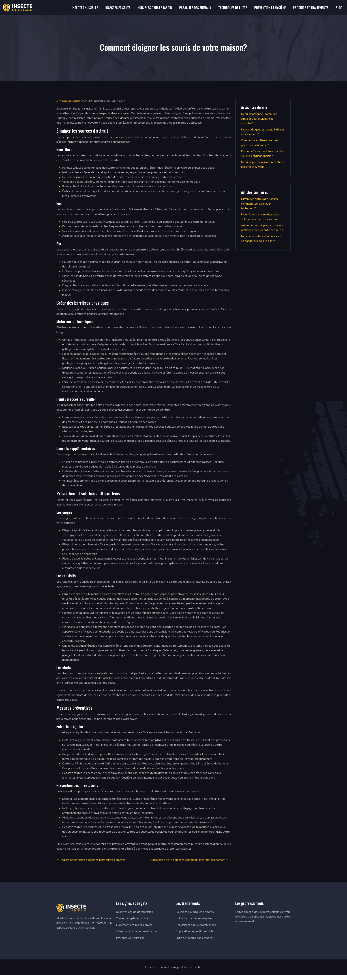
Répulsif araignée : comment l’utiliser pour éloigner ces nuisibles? (259, 118)
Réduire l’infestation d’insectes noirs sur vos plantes (92, 860)
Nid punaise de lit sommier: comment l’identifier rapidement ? (189, 860)
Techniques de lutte (232, 7)
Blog (339, 7)
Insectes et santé (117, 7)
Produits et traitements (310, 7)
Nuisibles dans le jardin (155, 7)
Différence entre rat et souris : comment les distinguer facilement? (260, 203)
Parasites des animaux (195, 7)
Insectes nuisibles (85, 7)
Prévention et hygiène (270, 7)
